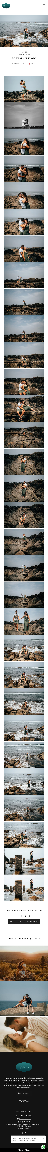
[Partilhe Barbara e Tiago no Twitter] (25, 916)
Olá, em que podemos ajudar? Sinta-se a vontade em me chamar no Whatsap (25, 1139)
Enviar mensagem (25, 1119)
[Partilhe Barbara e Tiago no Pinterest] (29, 916)
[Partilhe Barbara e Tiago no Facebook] (18, 916)
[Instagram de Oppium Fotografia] (25, 1133)
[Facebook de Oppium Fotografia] (22, 1133)
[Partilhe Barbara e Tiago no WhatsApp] (21, 916)
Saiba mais (24, 1093)
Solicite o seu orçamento (24, 921)
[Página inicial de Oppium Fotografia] (6, 6)
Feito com (24, 1150)
